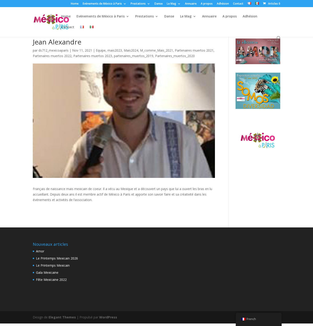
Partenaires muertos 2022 (52, 56)
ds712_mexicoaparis (53, 50)
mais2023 (114, 50)
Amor (40, 251)
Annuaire (191, 4)
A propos (207, 4)
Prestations (138, 4)
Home (75, 4)
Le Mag (171, 4)
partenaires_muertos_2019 (133, 56)
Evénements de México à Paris (102, 4)
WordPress (108, 317)
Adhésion (223, 4)
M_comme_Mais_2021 (156, 50)
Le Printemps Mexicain (53, 265)
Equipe (101, 50)
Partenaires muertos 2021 (194, 50)
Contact (238, 4)
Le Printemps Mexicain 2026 (57, 258)
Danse (158, 4)
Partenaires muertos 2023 (92, 56)
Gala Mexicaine (47, 272)
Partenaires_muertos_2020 (175, 56)
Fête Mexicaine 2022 (51, 279)
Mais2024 (131, 50)
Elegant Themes (62, 317)
